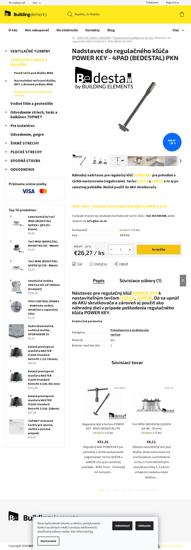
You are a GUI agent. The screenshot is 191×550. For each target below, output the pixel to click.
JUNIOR (157, 181)
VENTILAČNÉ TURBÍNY (30, 51)
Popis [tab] (99, 280)
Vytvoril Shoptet (171, 546)
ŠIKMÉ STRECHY (24, 143)
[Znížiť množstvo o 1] (111, 249)
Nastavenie (48, 541)
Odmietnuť (122, 526)
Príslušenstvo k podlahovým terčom (33, 94)
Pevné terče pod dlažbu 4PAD (33, 73)
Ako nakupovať (17, 3)
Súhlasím (144, 526)
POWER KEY (143, 175)
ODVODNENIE (22, 169)
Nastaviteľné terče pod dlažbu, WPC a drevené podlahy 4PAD (35, 82)
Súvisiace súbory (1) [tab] (141, 280)
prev (75, 436)
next (179, 436)
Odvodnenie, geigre (27, 134)
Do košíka (158, 250)
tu (91, 532)
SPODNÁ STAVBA (25, 161)
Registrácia (172, 2)
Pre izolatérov (22, 126)
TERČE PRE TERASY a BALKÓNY (28, 62)
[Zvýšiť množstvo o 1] (130, 249)
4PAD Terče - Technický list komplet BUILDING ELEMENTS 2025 (119, 206)
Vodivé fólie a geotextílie (31, 103)
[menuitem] (13, 30)
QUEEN (143, 181)
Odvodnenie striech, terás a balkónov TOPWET (33, 115)
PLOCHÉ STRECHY (26, 152)
